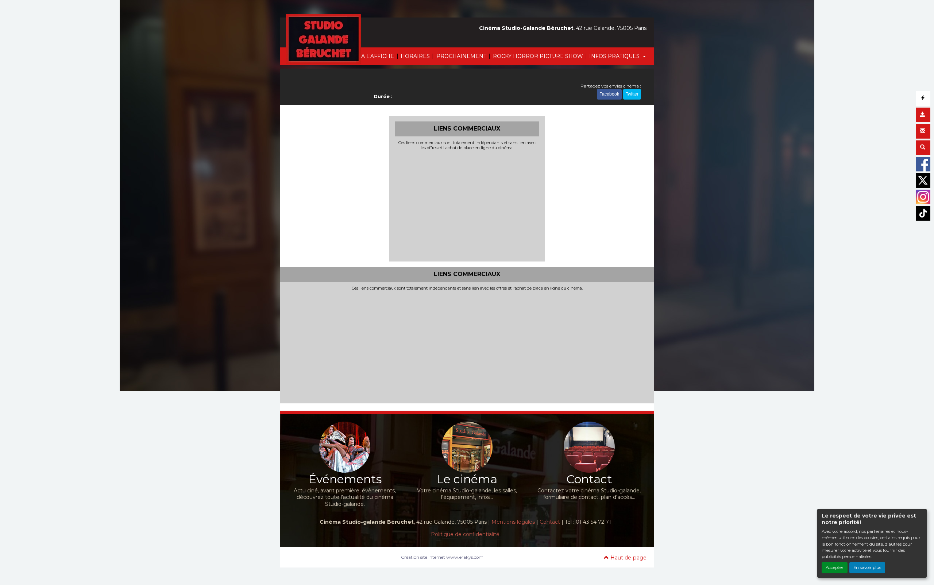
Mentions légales (513, 522)
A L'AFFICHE (377, 56)
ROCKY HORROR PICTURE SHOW (538, 56)
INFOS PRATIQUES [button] (615, 56)
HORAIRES (415, 56)
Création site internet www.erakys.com (442, 557)
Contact (550, 522)
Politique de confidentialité (465, 534)
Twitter (632, 94)
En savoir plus (867, 567)
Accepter (835, 567)
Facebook (609, 94)
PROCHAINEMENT (461, 56)
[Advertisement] (467, 205)
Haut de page (628, 557)
